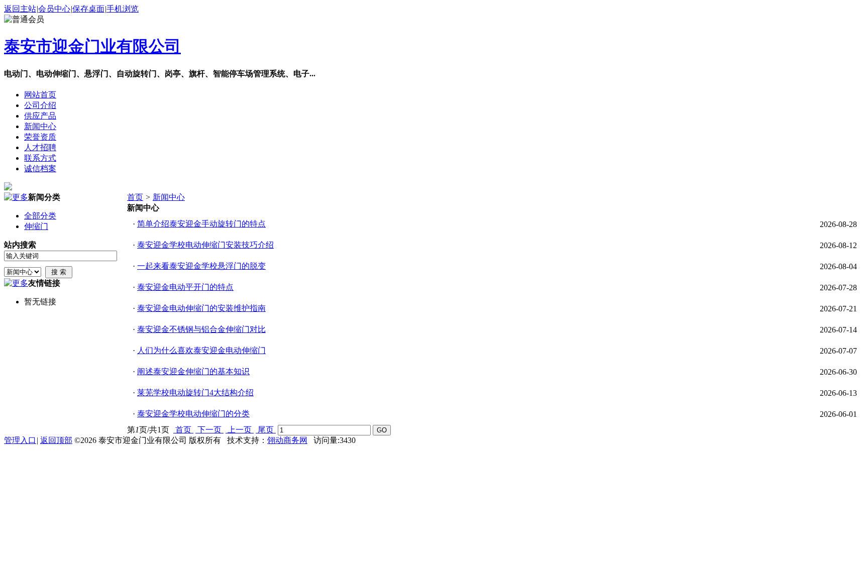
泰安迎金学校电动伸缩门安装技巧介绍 (205, 245)
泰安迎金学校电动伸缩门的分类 (193, 413)
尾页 (266, 429)
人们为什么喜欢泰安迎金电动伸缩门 (201, 350)
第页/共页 (148, 429)
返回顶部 (56, 440)
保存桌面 (88, 9)
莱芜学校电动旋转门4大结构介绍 (195, 392)
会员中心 (54, 9)
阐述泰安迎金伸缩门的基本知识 (193, 371)
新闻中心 (169, 197)
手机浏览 (122, 9)
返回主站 (20, 9)
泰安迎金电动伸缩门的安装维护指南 (201, 308)
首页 (135, 197)
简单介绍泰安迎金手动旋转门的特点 (201, 223)
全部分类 (40, 215)
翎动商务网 (287, 440)
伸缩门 (36, 226)
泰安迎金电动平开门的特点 (185, 287)
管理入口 (20, 440)
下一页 (209, 429)
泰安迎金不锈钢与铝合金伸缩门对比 (201, 329)
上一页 (240, 429)
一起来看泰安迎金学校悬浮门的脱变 (201, 266)
